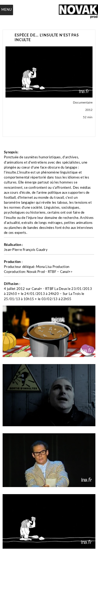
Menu (6, 10)
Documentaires (15, 128)
